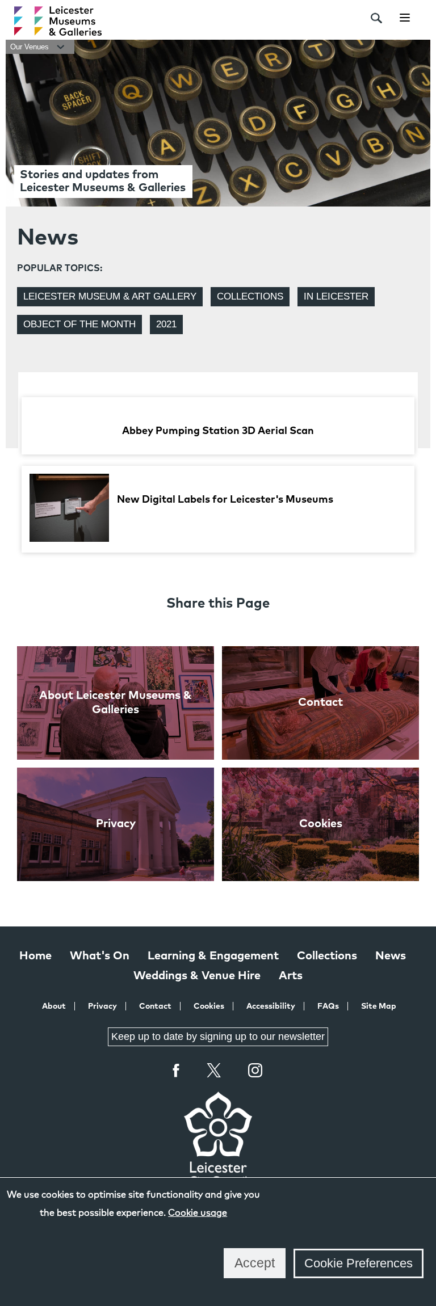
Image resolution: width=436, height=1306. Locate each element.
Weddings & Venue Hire (197, 975)
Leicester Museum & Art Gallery (109, 296)
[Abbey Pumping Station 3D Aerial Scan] (218, 410)
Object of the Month (79, 324)
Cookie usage (197, 1212)
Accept (254, 1263)
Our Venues (30, 47)
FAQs (328, 1006)
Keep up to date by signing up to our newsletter (218, 1036)
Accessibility (270, 1006)
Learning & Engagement (213, 956)
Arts (291, 975)
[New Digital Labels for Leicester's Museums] (213, 539)
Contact (155, 1006)
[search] (376, 18)
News (390, 956)
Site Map (378, 1006)
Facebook (177, 1070)
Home (35, 956)
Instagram (255, 1071)
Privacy (102, 1006)
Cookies (209, 1006)
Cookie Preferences (358, 1263)
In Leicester (336, 296)
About (54, 1006)
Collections (250, 296)
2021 (166, 324)
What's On (99, 956)
